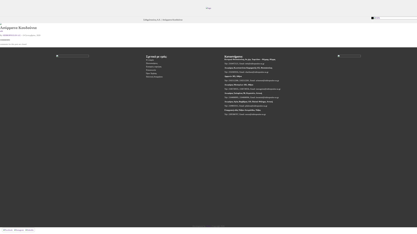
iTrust (208, 226)
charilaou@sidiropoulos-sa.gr (256, 72)
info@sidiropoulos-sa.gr (254, 64)
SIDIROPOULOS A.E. (12, 35)
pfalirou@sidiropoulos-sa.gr (256, 106)
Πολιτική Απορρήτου (154, 77)
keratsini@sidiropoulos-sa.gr (267, 97)
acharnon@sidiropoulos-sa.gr (267, 80)
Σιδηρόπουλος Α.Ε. (152, 20)
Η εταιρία (150, 60)
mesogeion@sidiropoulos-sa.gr (268, 89)
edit (1, 31)
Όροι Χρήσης (151, 73)
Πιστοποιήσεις (152, 63)
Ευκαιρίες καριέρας (153, 67)
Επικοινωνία (151, 70)
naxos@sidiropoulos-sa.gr (255, 114)
